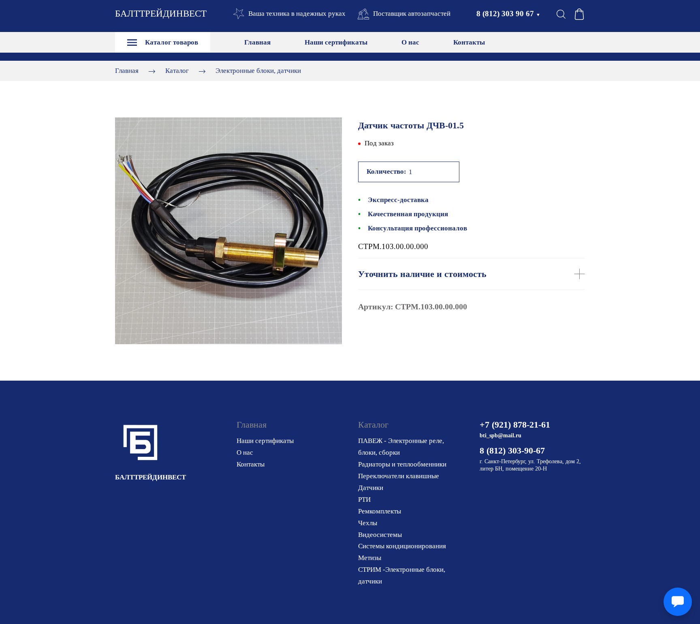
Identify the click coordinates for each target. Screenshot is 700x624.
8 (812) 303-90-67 (512, 450)
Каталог (177, 71)
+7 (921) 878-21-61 (515, 425)
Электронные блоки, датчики (258, 71)
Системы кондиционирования (402, 546)
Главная (257, 42)
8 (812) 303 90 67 (508, 13)
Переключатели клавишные (398, 476)
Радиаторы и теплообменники (402, 464)
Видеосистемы (380, 535)
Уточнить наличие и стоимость (422, 274)
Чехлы (367, 523)
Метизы (369, 558)
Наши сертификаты (336, 42)
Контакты (469, 42)
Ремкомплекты (379, 511)
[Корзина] (579, 14)
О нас (410, 42)
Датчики (370, 488)
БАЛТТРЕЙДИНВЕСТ (161, 14)
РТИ (364, 499)
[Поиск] (561, 14)
